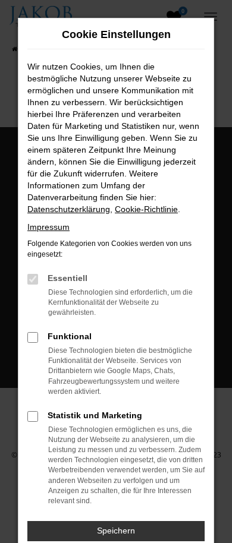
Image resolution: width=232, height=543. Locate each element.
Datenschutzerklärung (68, 209)
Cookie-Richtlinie (146, 209)
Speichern (116, 530)
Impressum (48, 227)
